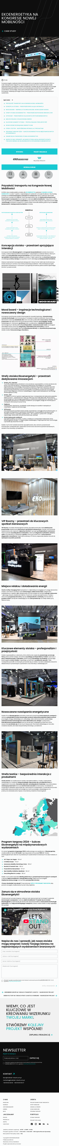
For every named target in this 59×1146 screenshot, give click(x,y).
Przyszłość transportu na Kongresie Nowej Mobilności (24, 103)
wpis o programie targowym (40, 883)
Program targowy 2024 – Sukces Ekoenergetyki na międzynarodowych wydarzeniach (30, 132)
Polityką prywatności (15, 981)
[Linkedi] (47, 1124)
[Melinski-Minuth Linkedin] (57, 294)
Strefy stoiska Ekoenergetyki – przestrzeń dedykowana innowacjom (29, 113)
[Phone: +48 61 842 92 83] (57, 288)
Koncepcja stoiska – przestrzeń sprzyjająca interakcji (24, 106)
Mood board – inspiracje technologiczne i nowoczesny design (27, 110)
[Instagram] (35, 1124)
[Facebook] (31, 1124)
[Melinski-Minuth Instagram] (57, 297)
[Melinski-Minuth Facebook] (57, 300)
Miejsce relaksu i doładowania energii (19, 119)
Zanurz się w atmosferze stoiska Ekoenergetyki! (22, 136)
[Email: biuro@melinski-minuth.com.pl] (57, 291)
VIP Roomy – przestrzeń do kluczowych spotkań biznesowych (26, 116)
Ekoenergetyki (31, 192)
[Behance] (43, 1124)
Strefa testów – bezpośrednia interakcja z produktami (24, 128)
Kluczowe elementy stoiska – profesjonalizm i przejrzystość (26, 122)
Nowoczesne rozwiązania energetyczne (19, 125)
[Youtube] (39, 1124)
